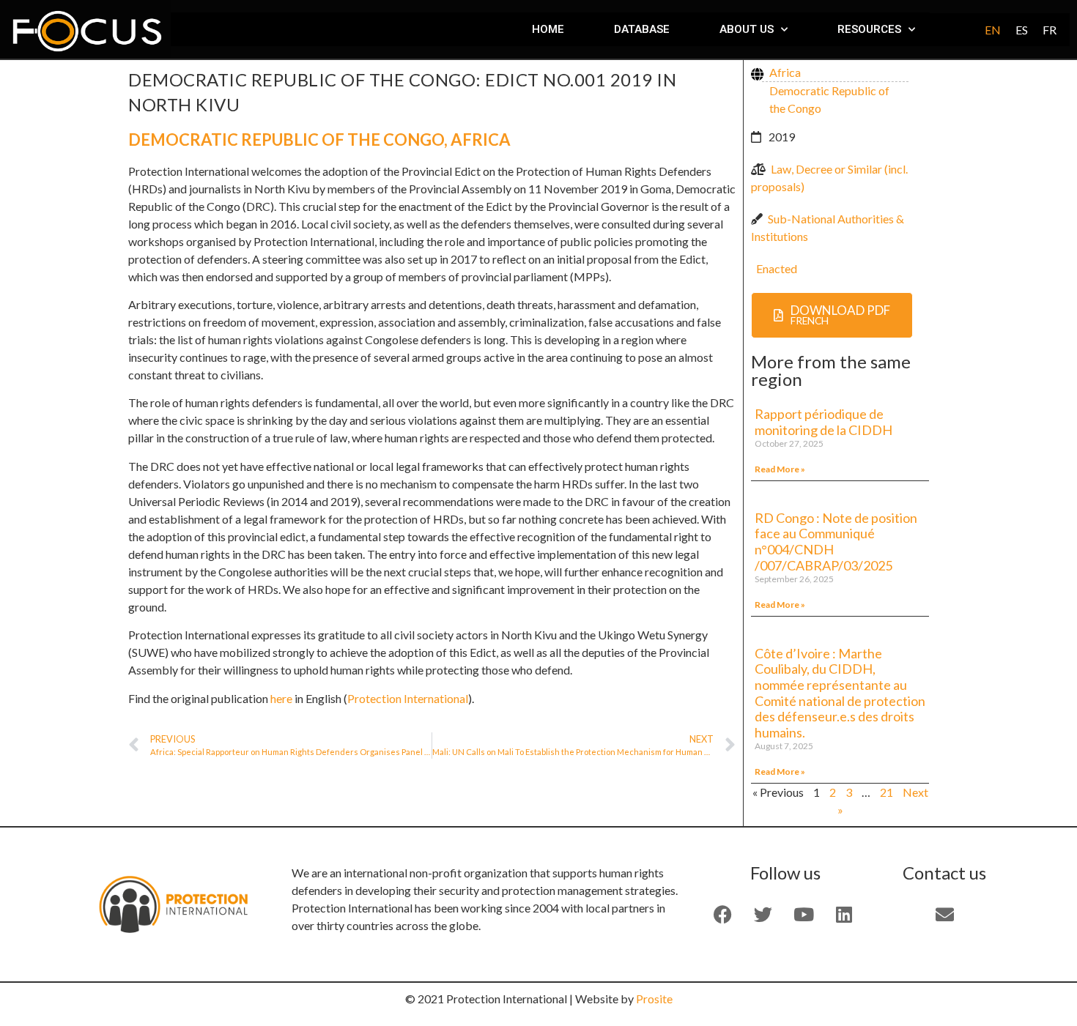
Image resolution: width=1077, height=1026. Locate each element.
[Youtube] (803, 914)
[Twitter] (763, 914)
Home (548, 29)
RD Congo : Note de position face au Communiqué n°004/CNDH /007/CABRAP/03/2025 (836, 541)
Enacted (776, 268)
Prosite (654, 998)
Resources (869, 29)
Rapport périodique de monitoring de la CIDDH (825, 422)
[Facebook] (723, 914)
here (282, 698)
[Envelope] (944, 914)
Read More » (780, 469)
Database (642, 29)
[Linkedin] (844, 914)
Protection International (407, 698)
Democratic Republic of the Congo (286, 139)
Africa (481, 139)
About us (746, 29)
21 (886, 792)
